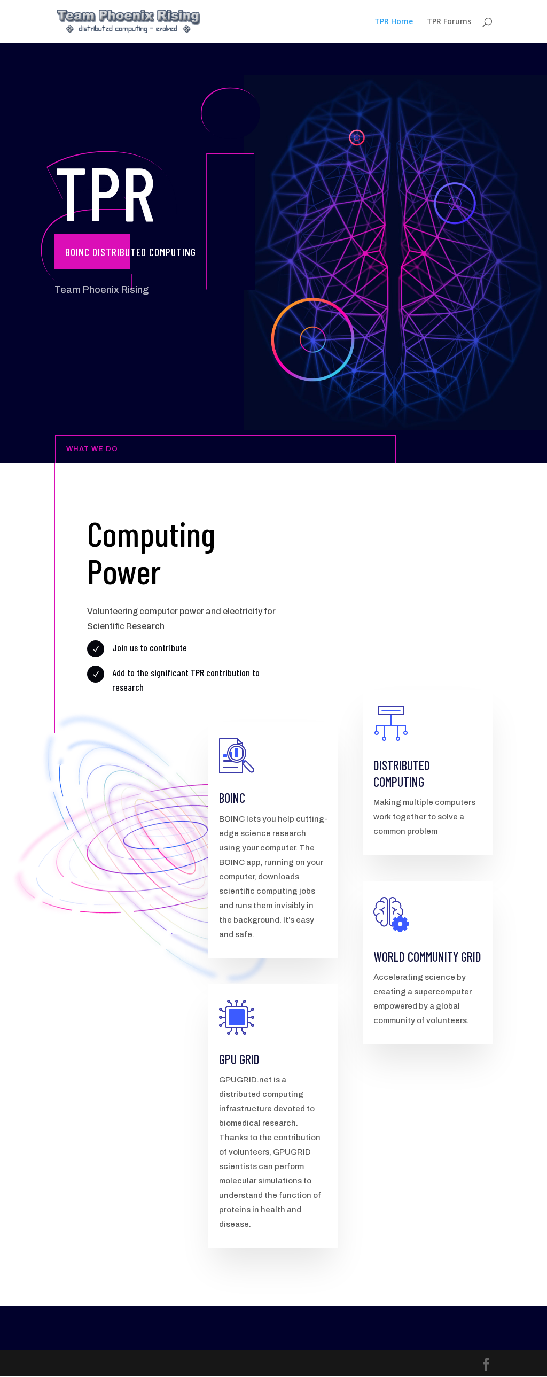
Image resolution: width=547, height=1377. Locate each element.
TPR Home (393, 22)
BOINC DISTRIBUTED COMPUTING (130, 251)
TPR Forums (449, 22)
